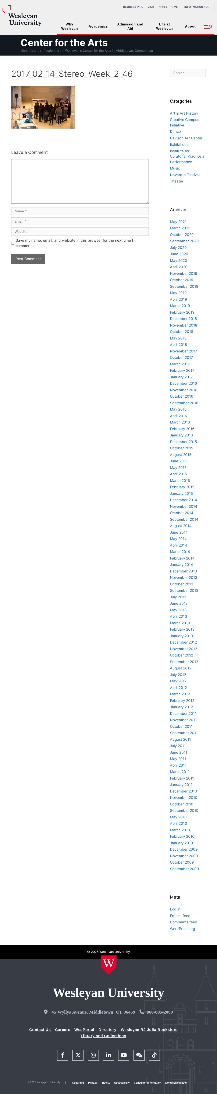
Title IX (106, 1082)
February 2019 (182, 312)
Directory (108, 1030)
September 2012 (184, 662)
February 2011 (182, 778)
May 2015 (178, 468)
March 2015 (180, 480)
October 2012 (181, 655)
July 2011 (178, 746)
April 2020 (179, 267)
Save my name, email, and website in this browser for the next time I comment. (74, 243)
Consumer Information (147, 1082)
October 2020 (182, 235)
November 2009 (184, 856)
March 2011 (179, 772)
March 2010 (180, 830)
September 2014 (184, 519)
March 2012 (180, 694)
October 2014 (181, 513)
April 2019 (178, 299)
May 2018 (178, 338)
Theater (176, 181)
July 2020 (178, 247)
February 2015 (182, 487)
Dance (175, 131)
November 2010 (183, 797)
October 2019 (181, 280)
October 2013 (181, 584)
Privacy (92, 1082)
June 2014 (179, 532)
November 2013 (183, 577)
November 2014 (183, 506)
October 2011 (181, 726)
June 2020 (179, 254)
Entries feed (180, 916)
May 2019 (178, 293)
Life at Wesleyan (164, 26)
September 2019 (184, 286)
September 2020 (184, 241)
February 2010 (182, 836)
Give (174, 7)
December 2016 (183, 383)
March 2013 (180, 623)
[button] (208, 27)
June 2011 (178, 752)
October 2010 (181, 804)
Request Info (133, 7)
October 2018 (181, 332)
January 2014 (181, 564)
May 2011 (178, 759)
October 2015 (181, 448)
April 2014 (178, 545)
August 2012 (180, 668)
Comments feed (183, 922)
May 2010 (178, 817)
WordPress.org (182, 929)
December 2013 (183, 571)
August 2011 (180, 739)
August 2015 (180, 455)
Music (175, 168)
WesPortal (84, 1030)
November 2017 (183, 351)
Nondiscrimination (176, 1082)
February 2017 (182, 370)
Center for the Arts (64, 42)
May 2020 (178, 260)
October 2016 (181, 396)
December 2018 (183, 319)
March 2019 (180, 306)
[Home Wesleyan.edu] (109, 965)
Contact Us (40, 1030)
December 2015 (183, 442)
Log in (175, 909)
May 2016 (178, 409)
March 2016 (180, 422)
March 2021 (180, 228)
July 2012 (178, 675)
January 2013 (181, 636)
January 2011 (181, 785)
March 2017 (180, 364)
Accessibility (122, 1082)
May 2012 (178, 681)
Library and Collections (103, 1036)
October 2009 (182, 862)
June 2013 (179, 603)
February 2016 (182, 429)
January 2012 (181, 707)
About (190, 26)
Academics (98, 26)
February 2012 (182, 700)
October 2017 (181, 357)
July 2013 (178, 597)
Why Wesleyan (69, 26)
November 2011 (183, 720)
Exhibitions (179, 144)
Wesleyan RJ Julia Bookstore (149, 1030)
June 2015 (179, 461)
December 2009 (184, 849)
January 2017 (181, 377)
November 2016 (183, 390)
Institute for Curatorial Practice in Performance (187, 156)
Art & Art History (184, 113)
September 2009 (184, 869)
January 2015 (181, 493)
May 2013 (178, 610)
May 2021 (178, 222)
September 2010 (184, 810)
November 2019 (183, 273)
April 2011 (178, 765)
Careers (62, 1030)
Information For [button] (198, 7)
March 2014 (180, 552)
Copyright (78, 1082)
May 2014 (178, 539)
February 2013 (182, 629)
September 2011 (184, 733)
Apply (163, 7)
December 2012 (183, 642)
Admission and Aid (130, 26)
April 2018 (178, 344)
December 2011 (183, 713)
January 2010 (181, 843)
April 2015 (178, 474)
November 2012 (183, 649)
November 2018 (183, 325)
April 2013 (178, 616)
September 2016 (184, 403)
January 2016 (181, 435)
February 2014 (182, 558)
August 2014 (181, 526)
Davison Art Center (186, 138)
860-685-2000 (160, 1012)
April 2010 (178, 823)
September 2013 (184, 590)
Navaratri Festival (185, 175)
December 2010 (183, 791)
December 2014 (183, 500)
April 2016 (178, 416)
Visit (150, 7)
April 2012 (178, 688)
